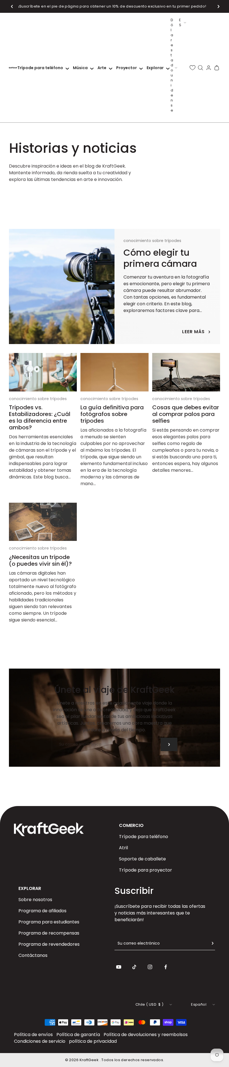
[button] (12, 6)
